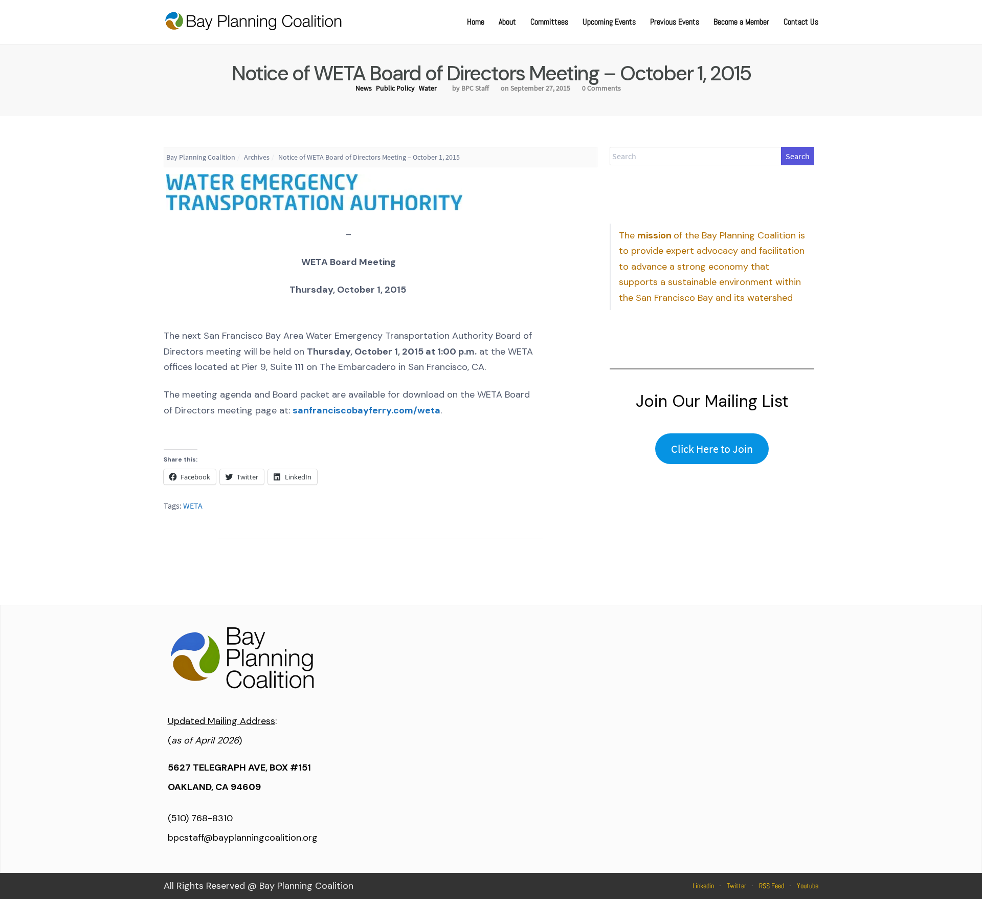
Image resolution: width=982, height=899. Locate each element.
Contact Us (801, 21)
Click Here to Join (712, 449)
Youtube (807, 885)
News (363, 88)
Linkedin (703, 885)
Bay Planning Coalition (200, 157)
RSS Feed (771, 885)
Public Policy (395, 88)
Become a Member (741, 21)
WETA (193, 505)
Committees (549, 21)
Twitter (736, 885)
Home (475, 21)
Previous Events (674, 21)
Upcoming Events (609, 21)
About (507, 21)
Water (428, 88)
